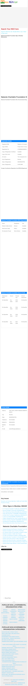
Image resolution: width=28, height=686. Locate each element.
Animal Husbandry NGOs (8, 668)
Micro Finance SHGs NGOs (8, 652)
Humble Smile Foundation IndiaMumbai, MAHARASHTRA (15, 515)
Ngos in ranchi (13, 622)
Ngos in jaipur (13, 619)
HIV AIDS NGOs (5, 638)
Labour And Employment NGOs (10, 654)
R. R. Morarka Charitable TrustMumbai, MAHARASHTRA (15, 508)
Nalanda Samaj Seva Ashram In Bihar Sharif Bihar (13, 538)
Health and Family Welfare (22, 501)
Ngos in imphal (5, 612)
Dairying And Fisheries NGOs (9, 669)
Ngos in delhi (21, 609)
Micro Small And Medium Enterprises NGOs (13, 674)
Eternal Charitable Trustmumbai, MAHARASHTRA (13, 510)
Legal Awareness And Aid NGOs (10, 650)
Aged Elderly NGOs (7, 665)
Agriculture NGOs (15, 638)
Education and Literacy (6, 501)
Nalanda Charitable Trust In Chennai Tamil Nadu (13, 530)
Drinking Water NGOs (7, 647)
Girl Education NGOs (7, 655)
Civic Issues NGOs (6, 671)
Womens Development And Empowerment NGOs (14, 641)
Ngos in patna (21, 611)
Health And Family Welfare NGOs (10, 633)
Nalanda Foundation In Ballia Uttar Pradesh (12, 533)
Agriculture (13, 501)
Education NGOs (17, 665)
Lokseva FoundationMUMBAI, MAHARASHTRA (13, 516)
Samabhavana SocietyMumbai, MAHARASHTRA (13, 521)
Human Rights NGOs (19, 647)
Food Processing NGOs (8, 660)
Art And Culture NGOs (8, 639)
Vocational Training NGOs (9, 649)
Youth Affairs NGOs (7, 676)
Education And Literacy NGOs (9, 632)
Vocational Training (5, 502)
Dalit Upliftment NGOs (8, 658)
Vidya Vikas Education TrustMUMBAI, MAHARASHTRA (14, 513)
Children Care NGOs (17, 671)
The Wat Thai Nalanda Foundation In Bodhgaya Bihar (14, 535)
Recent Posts (8, 598)
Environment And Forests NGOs (10, 636)
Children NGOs (6, 635)
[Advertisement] (14, 16)
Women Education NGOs (8, 666)
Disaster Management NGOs (9, 657)
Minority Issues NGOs (7, 672)
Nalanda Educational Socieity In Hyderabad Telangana (14, 540)
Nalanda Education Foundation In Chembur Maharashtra (15, 537)
